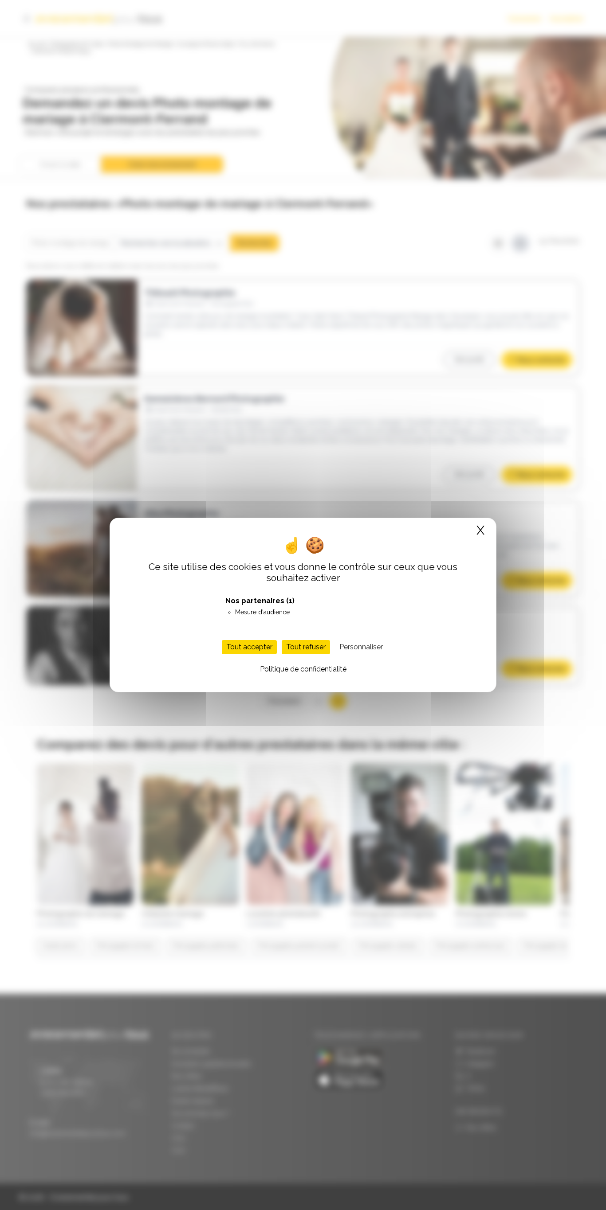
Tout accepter (249, 647)
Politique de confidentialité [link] (303, 669)
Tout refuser (306, 647)
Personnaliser (361, 647)
